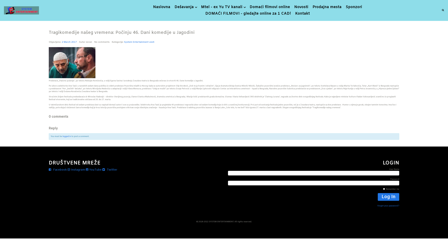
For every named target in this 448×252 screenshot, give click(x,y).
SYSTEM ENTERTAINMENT (221, 221)
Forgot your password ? (388, 206)
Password (394, 179)
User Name (394, 169)
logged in (67, 136)
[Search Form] (443, 10)
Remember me (392, 189)
